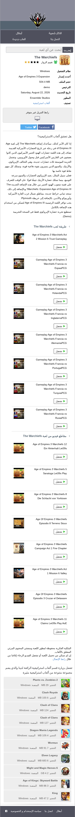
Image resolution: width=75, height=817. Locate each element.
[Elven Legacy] (16, 755)
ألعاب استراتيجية (41, 103)
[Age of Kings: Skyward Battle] (17, 780)
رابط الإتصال (59, 659)
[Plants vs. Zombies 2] (19, 679)
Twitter (28, 127)
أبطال (19, 33)
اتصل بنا (55, 39)
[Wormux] (17, 742)
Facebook (44, 127)
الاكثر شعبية (55, 33)
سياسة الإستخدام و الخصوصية (25, 811)
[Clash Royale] (16, 692)
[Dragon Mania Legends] (16, 730)
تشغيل (59, 247)
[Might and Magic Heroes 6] (19, 768)
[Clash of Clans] (18, 705)
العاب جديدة (19, 39)
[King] (17, 793)
